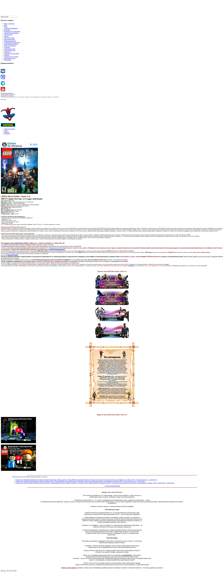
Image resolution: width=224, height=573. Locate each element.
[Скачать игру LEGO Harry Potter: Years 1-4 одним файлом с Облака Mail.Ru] (112, 288)
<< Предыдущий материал (112, 486)
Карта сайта (3, 99)
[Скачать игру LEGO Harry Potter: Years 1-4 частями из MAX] (112, 337)
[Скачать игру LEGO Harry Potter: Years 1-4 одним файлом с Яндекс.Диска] (112, 304)
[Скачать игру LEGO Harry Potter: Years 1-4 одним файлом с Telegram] (112, 321)
